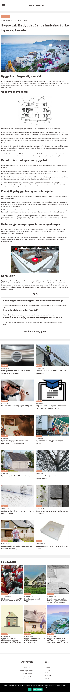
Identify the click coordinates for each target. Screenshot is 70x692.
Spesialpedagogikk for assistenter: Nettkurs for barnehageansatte (14, 442)
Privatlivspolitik (37, 689)
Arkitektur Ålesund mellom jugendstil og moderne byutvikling (16, 547)
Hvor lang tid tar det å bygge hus (32, 600)
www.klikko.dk (29, 679)
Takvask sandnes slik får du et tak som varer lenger (51, 372)
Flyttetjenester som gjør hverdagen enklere (49, 442)
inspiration (4, 365)
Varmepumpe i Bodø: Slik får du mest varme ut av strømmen (15, 372)
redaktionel (5, 17)
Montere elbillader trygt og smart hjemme (17, 406)
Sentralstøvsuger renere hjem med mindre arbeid (52, 547)
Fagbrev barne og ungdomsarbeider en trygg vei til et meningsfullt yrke (51, 407)
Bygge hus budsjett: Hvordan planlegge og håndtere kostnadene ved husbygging (11, 640)
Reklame (47, 668)
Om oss (47, 670)
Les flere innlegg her (35, 331)
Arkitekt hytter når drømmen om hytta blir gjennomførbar (17, 512)
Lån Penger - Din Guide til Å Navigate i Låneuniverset (11, 600)
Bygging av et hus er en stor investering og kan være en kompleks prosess (57, 640)
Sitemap (47, 678)
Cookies (47, 673)
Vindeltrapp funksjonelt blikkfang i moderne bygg (49, 477)
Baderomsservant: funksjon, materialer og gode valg (52, 512)
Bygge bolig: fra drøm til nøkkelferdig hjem (17, 476)
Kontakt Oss (47, 675)
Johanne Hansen (22, 20)
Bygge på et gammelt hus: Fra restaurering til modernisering (34, 640)
